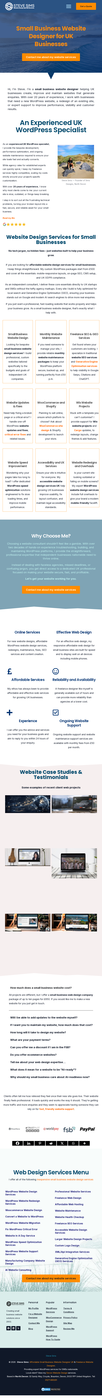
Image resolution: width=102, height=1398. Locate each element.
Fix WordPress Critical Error (21, 1229)
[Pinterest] (40, 1143)
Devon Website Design (56, 1373)
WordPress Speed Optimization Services (23, 1243)
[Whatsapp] (73, 1143)
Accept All (83, 1393)
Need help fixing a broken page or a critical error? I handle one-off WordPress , (18, 422)
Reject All (50, 1393)
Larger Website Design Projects (73, 1239)
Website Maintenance (68, 1210)
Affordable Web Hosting (69, 1204)
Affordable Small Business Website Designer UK (52, 1362)
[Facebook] (17, 1143)
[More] (84, 1143)
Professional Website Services (73, 1191)
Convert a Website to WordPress (24, 1216)
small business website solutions (14, 1314)
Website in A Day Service (20, 1235)
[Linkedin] (28, 1143)
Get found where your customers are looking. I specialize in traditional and (84, 353)
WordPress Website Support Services (21, 1253)
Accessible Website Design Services (71, 1231)
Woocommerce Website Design (23, 1210)
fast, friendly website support (56, 1109)
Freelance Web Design (68, 1198)
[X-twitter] (18, 1328)
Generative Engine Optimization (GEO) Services (73, 1260)
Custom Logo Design (67, 1245)
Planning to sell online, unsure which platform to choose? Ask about (51, 417)
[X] (62, 1143)
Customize (18, 1393)
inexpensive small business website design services (65, 1179)
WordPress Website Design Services (21, 1193)
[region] (51, 1386)
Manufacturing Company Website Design (25, 1262)
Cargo (77, 430)
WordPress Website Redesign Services (22, 1202)
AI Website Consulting (18, 1270)
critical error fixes (15, 434)
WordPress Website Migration (22, 1223)
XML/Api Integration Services (72, 1251)
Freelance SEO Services (69, 1223)
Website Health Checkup (69, 1217)
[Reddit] (51, 1143)
